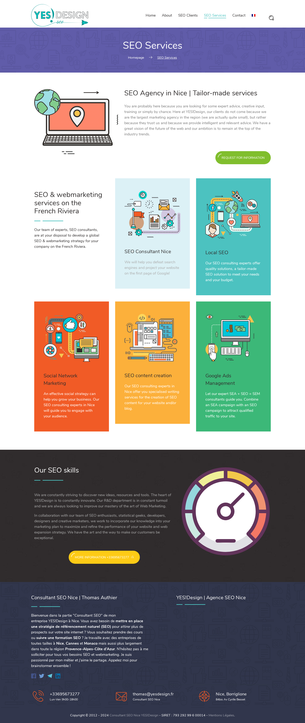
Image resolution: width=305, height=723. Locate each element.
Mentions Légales (221, 715)
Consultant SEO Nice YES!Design (134, 715)
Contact (238, 15)
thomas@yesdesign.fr (153, 694)
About (167, 15)
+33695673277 (65, 694)
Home (151, 15)
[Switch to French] (253, 15)
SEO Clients (188, 15)
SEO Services (215, 15)
